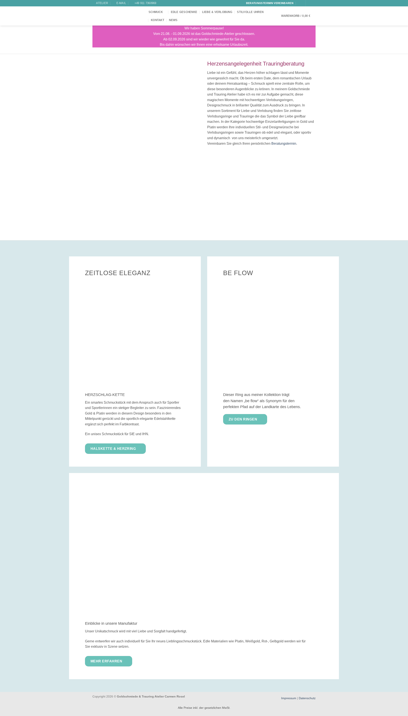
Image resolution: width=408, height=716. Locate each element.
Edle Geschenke (184, 12)
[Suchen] (300, 3)
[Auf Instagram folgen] (313, 3)
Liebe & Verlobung (217, 12)
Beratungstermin (283, 143)
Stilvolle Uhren (250, 12)
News (173, 20)
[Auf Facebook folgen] (309, 3)
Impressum (289, 698)
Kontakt (157, 20)
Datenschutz (307, 698)
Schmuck (156, 12)
